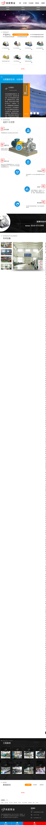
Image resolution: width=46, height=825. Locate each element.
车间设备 (23, 9)
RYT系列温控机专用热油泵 (8, 36)
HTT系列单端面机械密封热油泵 (20, 34)
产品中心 (23, 7)
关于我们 (25, 2)
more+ (23, 69)
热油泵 (2, 802)
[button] (40, 26)
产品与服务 (31, 2)
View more (26, 113)
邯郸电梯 (30, 802)
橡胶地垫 (15, 802)
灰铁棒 (37, 802)
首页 (20, 2)
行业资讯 (35, 784)
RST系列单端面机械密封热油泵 (37, 34)
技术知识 (42, 784)
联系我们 (38, 9)
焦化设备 (6, 802)
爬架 (33, 802)
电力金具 (11, 802)
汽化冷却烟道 (24, 802)
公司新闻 (28, 784)
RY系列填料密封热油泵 (22, 36)
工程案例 (43, 2)
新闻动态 (37, 2)
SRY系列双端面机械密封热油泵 (37, 36)
